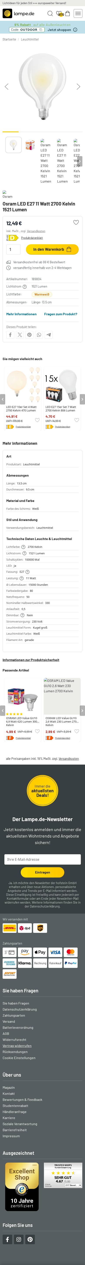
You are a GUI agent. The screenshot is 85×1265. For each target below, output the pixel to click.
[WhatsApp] (39, 335)
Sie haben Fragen (16, 1003)
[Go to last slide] (2, 399)
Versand (9, 1021)
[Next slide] (79, 161)
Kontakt (9, 1093)
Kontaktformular (18, 898)
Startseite (9, 39)
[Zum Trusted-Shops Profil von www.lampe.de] (42, 1187)
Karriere (9, 1118)
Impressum (11, 1136)
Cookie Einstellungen (19, 1058)
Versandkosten (36, 231)
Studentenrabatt (15, 1105)
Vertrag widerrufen (17, 1045)
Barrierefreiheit (15, 1130)
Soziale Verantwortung (20, 1124)
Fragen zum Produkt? (60, 314)
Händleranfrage (15, 1112)
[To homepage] (18, 13)
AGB (6, 1033)
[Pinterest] (29, 335)
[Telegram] (49, 335)
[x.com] (20, 335)
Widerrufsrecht (14, 1039)
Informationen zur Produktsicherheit (31, 660)
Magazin (9, 1087)
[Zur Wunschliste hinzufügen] (76, 222)
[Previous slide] (5, 161)
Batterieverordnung (18, 1027)
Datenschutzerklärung (45, 906)
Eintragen (42, 872)
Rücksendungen (15, 1052)
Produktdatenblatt (32, 237)
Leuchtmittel (30, 39)
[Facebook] (10, 335)
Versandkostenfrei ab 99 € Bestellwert (39, 262)
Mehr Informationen (21, 314)
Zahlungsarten (14, 1015)
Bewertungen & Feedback (22, 1099)
